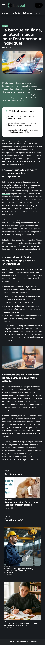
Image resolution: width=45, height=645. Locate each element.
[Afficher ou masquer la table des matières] (37, 111)
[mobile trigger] (4, 5)
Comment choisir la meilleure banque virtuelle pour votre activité (23, 131)
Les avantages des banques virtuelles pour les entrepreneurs (22, 117)
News (5, 26)
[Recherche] (38, 5)
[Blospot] (16, 5)
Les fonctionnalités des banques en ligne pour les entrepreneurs (22, 124)
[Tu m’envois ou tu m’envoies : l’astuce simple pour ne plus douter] (22, 601)
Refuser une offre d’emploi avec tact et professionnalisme (21, 503)
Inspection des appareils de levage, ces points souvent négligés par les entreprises (21, 570)
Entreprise (8, 499)
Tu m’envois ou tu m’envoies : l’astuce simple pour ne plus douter (20, 624)
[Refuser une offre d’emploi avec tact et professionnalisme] (22, 487)
